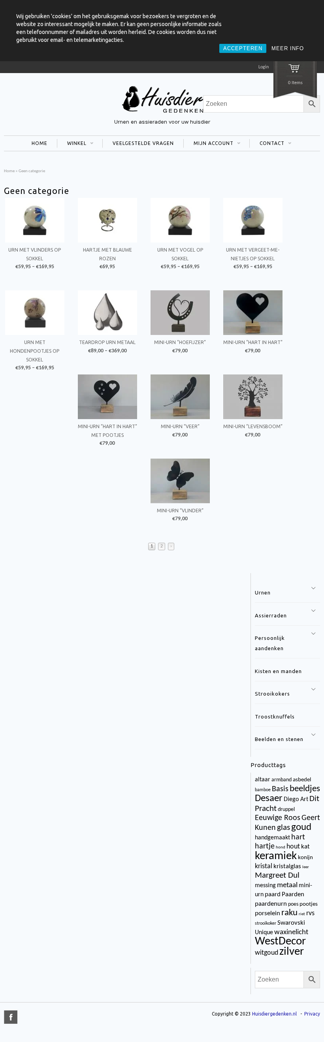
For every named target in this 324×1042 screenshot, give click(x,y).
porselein (267, 913)
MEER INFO (287, 48)
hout (293, 846)
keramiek (276, 856)
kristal (263, 866)
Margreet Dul (277, 876)
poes (293, 904)
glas (283, 828)
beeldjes (305, 789)
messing (265, 885)
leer (305, 867)
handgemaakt (272, 838)
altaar (262, 780)
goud (301, 827)
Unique (264, 932)
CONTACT (266, 144)
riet (302, 914)
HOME (39, 143)
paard (273, 894)
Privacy (312, 1013)
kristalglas (287, 866)
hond (280, 847)
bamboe (263, 790)
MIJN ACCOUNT (208, 144)
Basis (280, 789)
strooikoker (265, 923)
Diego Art (296, 799)
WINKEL (72, 144)
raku (289, 913)
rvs (310, 913)
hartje (265, 846)
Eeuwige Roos (277, 818)
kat (305, 846)
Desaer (269, 798)
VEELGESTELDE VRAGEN (143, 143)
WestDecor (280, 941)
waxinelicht (291, 932)
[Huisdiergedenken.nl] (162, 113)
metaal (287, 885)
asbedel (302, 780)
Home (9, 171)
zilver (291, 951)
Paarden (293, 894)
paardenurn (271, 904)
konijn (305, 858)
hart (298, 837)
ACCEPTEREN (242, 48)
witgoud (266, 953)
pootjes (309, 904)
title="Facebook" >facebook (10, 1017)
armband (281, 779)
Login (263, 67)
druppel (286, 809)
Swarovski (291, 923)
